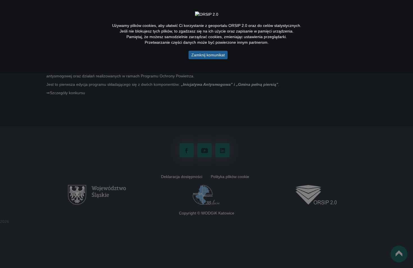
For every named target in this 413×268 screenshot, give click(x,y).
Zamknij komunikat (208, 55)
